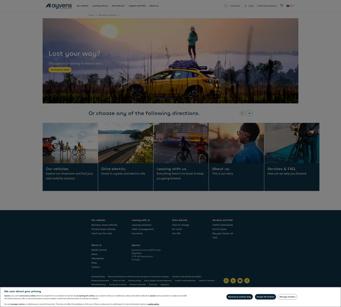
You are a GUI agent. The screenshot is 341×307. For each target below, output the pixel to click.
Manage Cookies (287, 297)
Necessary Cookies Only (239, 297)
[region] (170, 297)
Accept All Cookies (265, 297)
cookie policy (153, 304)
